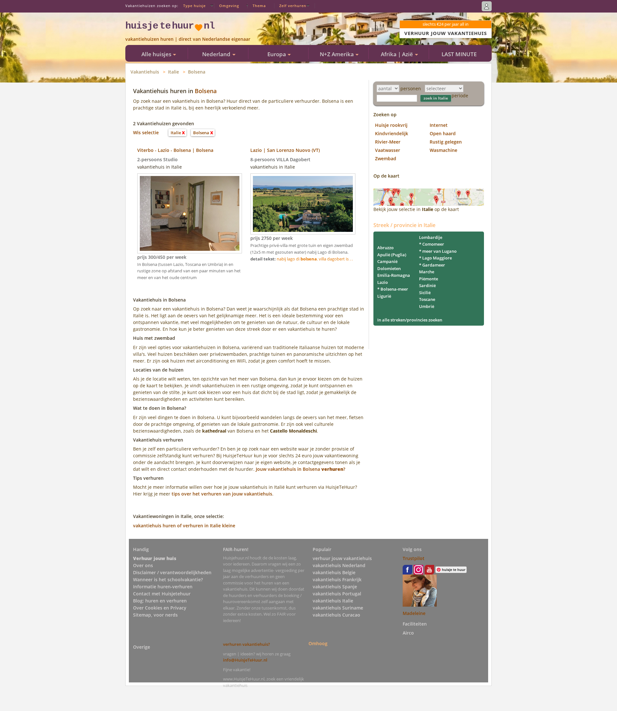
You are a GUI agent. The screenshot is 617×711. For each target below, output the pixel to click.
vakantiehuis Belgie (334, 572)
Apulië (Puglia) (391, 255)
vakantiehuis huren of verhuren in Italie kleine (184, 525)
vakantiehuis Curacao (336, 615)
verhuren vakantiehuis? (246, 644)
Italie (173, 72)
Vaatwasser (387, 150)
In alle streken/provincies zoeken (409, 320)
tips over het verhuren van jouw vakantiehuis (222, 494)
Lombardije (430, 237)
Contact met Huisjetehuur (162, 594)
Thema (259, 5)
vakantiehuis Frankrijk (337, 579)
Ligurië (384, 296)
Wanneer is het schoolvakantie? (168, 579)
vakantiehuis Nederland (339, 565)
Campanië (387, 261)
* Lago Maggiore (435, 258)
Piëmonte (428, 279)
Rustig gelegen (446, 142)
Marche (426, 272)
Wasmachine (443, 150)
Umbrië (426, 306)
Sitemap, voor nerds (155, 615)
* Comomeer (431, 244)
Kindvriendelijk (391, 133)
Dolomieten (389, 268)
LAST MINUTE (459, 54)
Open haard (443, 133)
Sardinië (427, 285)
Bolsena (196, 72)
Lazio (382, 282)
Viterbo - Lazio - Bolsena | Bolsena (175, 150)
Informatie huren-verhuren (162, 587)
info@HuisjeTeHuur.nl (245, 660)
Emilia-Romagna (393, 275)
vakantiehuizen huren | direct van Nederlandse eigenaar (187, 39)
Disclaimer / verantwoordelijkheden (172, 572)
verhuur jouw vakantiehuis (342, 558)
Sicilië (425, 292)
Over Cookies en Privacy (159, 608)
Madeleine (414, 613)
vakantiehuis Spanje (335, 587)
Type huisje (194, 5)
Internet (439, 125)
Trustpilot (414, 558)
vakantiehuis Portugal (337, 594)
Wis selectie (146, 132)
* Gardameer (432, 265)
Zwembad (385, 158)
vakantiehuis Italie (333, 601)
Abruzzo (385, 247)
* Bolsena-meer (392, 289)
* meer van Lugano (438, 251)
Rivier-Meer (387, 142)
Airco (408, 633)
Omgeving (229, 5)
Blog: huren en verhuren (160, 601)
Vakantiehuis (144, 72)
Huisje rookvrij (391, 125)
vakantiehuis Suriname (338, 608)
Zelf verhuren (292, 5)
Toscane (427, 299)
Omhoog (317, 643)
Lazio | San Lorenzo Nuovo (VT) (285, 150)
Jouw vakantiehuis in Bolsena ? (300, 469)
